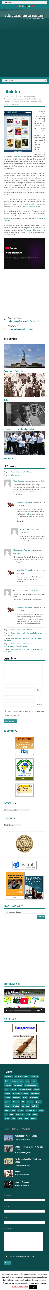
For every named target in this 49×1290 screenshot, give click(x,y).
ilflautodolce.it (36, 206)
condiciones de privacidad (25, 1256)
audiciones (34, 1077)
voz (13, 1119)
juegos (38, 1102)
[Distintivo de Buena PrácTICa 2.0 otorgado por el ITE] (24, 796)
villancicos (13, 104)
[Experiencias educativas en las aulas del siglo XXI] (34, 898)
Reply (43, 481)
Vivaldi (7, 1119)
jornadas (30, 1102)
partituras (24, 102)
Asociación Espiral (21, 1077)
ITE (23, 1102)
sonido (41, 1110)
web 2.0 (33, 1119)
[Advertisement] (24, 48)
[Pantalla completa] (42, 1010)
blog (27, 1081)
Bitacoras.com (16, 475)
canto (34, 1081)
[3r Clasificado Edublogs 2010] (24, 780)
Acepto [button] (33, 1287)
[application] (24, 1001)
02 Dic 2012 (17, 96)
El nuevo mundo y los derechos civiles (19, 429)
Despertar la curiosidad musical (20, 328)
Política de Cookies (20, 1286)
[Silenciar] (38, 1010)
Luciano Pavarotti (11, 102)
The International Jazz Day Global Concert (28, 1160)
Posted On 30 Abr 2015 (22, 1165)
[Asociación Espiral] (24, 868)
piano (6, 1110)
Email (39, 697)
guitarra (7, 1102)
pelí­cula (34, 1106)
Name (39, 690)
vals (11, 1114)
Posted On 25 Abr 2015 (22, 1175)
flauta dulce (34, 1098)
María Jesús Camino (21, 550)
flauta (25, 1098)
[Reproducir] (6, 1010)
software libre (31, 1110)
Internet (16, 1102)
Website (39, 704)
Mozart (7, 1106)
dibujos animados (25, 1089)
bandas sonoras (17, 1081)
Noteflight (16, 1106)
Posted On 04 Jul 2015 (22, 1139)
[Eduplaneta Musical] (24, 852)
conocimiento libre (31, 1085)
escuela (7, 1098)
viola (28, 1114)
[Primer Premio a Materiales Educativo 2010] (24, 755)
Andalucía (8, 1077)
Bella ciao (7, 400)
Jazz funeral (8, 458)
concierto (8, 1085)
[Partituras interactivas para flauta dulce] (24, 1058)
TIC (6, 1114)
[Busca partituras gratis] (24, 1031)
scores (20, 1110)
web (26, 1119)
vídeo (20, 1119)
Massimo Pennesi (24, 502)
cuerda (13, 1089)
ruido (13, 1110)
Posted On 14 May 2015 (23, 1153)
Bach (6, 1081)
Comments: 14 (17, 99)
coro (6, 1089)
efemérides (35, 1093)
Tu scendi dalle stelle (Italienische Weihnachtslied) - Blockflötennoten (19, 645)
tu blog (29, 514)
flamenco (16, 1098)
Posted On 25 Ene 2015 (22, 1186)
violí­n (35, 1114)
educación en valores (20, 1093)
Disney (36, 1089)
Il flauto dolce (12, 91)
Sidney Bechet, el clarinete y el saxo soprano (29, 1148)
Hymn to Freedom (22, 1182)
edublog (7, 1093)
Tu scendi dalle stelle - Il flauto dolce (23, 472)
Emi (14, 590)
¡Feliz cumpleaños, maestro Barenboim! (23, 321)
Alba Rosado (18, 481)
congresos (18, 1085)
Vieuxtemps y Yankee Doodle (15, 371)
